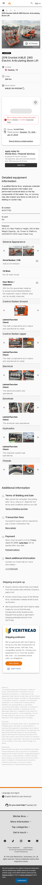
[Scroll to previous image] (4, 251)
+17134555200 (11, 569)
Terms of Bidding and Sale (16, 509)
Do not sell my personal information (21, 850)
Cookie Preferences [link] (21, 852)
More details (10, 528)
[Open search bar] (31, 3)
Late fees (23, 543)
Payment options (12, 550)
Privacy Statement (14, 848)
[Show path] (10, 10)
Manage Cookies (7, 875)
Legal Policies (28, 848)
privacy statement (26, 875)
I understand (21, 880)
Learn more (16, 669)
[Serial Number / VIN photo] (37, 261)
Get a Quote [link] (14, 663)
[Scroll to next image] (38, 251)
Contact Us (31, 805)
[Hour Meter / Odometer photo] (37, 283)
